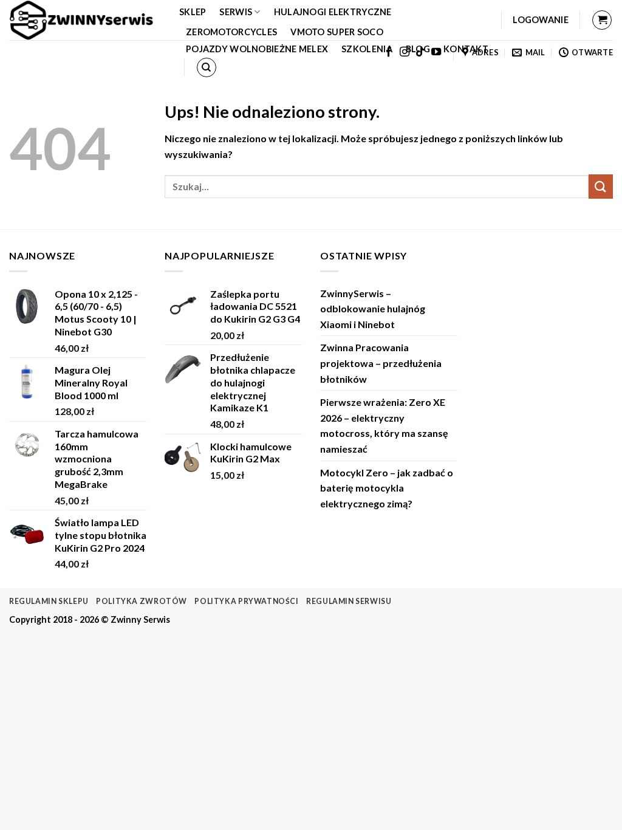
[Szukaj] (206, 67)
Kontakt (465, 49)
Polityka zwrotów (141, 601)
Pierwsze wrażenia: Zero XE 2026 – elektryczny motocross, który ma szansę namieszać (384, 425)
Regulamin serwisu (348, 601)
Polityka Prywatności (246, 601)
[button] (541, 20)
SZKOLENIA (366, 49)
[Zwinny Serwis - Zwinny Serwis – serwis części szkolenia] (85, 20)
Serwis (235, 12)
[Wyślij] (601, 186)
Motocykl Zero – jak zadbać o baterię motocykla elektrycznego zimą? (386, 488)
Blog (418, 49)
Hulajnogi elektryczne (333, 12)
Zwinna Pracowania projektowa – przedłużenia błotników (381, 362)
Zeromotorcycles (231, 32)
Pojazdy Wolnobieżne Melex (257, 49)
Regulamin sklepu (49, 601)
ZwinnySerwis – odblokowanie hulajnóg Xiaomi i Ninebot (372, 308)
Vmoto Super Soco (336, 32)
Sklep (192, 12)
